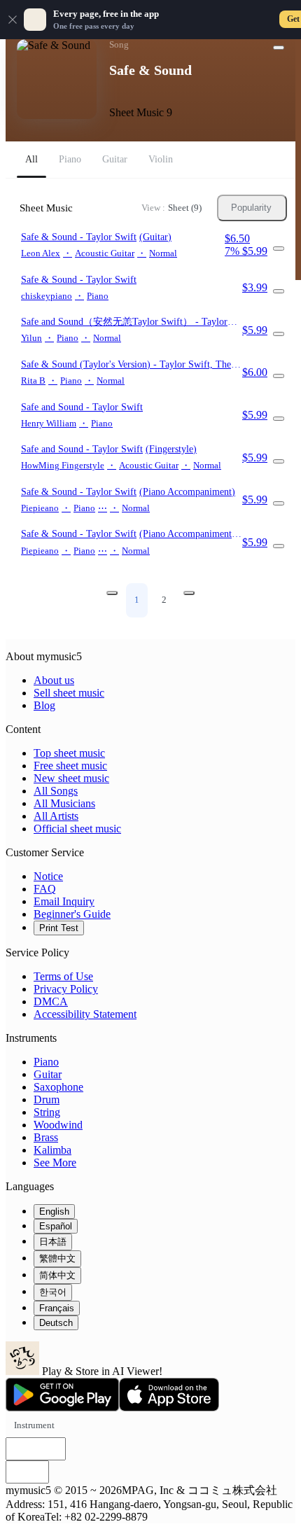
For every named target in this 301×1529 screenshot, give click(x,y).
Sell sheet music (69, 693)
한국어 (52, 1292)
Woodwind (58, 1125)
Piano (46, 1062)
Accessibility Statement (85, 1014)
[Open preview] (278, 248)
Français (56, 1308)
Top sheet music (69, 753)
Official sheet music (77, 829)
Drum (46, 1099)
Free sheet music (70, 766)
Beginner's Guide (72, 914)
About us (54, 680)
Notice (48, 876)
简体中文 (57, 1275)
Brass (46, 1137)
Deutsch (56, 1323)
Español (55, 1226)
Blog (44, 705)
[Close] (12, 19)
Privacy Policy (66, 989)
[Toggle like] (278, 48)
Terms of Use (63, 976)
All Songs (56, 791)
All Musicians (64, 803)
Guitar (48, 1074)
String (47, 1112)
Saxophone (58, 1087)
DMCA (51, 1001)
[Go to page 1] (112, 593)
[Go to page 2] (189, 593)
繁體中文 (57, 1258)
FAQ (45, 889)
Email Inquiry (64, 901)
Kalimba (52, 1150)
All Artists (56, 816)
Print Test (58, 928)
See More (55, 1162)
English (54, 1211)
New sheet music (71, 778)
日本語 (52, 1241)
